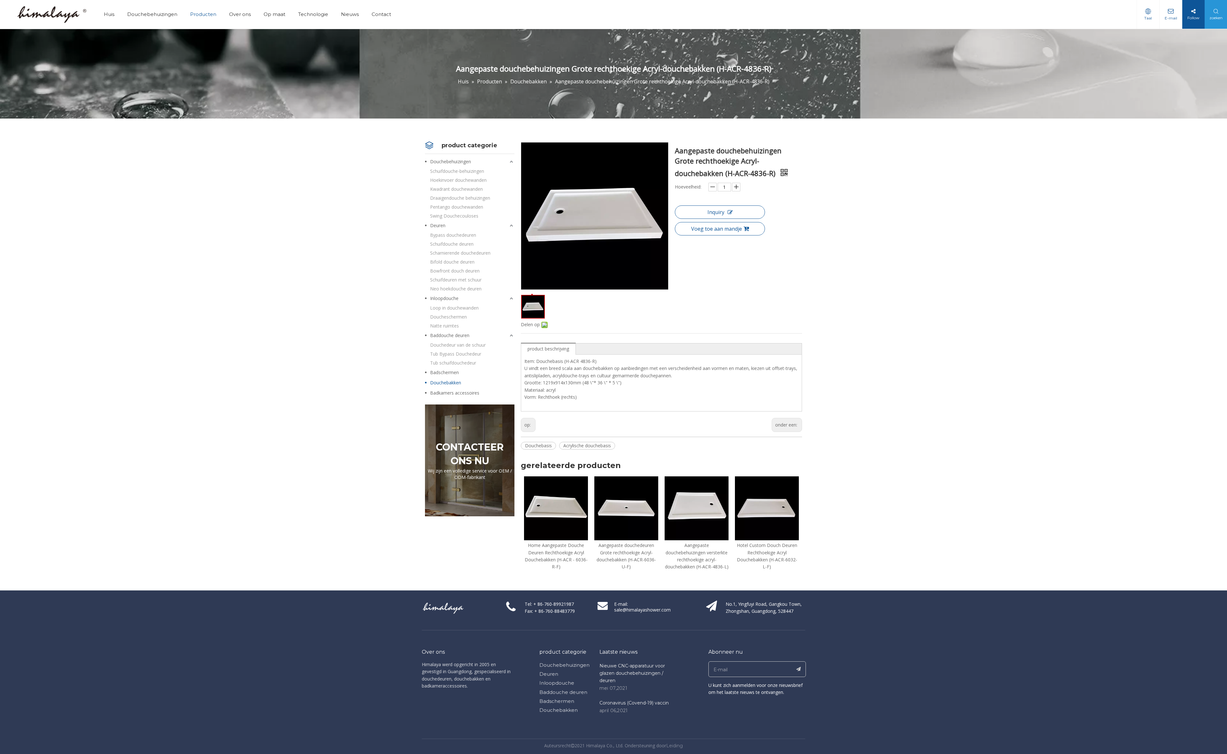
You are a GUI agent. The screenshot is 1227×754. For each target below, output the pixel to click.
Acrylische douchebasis (587, 445)
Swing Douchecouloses (454, 216)
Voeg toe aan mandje (716, 228)
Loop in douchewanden (454, 308)
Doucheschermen (448, 317)
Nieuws (350, 14)
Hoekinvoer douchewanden (458, 180)
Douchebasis (538, 445)
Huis (109, 14)
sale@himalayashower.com (642, 610)
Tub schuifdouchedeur (453, 363)
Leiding (674, 746)
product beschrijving (548, 349)
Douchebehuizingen (152, 14)
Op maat (274, 14)
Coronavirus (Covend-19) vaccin (634, 703)
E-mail (1171, 18)
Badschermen (444, 372)
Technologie (313, 14)
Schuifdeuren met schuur (456, 280)
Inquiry (715, 212)
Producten (203, 14)
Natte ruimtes (444, 326)
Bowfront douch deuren (455, 271)
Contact (381, 14)
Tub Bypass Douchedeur (455, 354)
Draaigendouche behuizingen (460, 198)
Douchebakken (445, 383)
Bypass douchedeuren (453, 235)
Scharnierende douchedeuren (460, 253)
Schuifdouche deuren (452, 244)
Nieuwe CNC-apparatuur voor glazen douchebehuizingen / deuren (632, 673)
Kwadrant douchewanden (456, 189)
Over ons (240, 14)
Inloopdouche (444, 298)
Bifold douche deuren (452, 262)
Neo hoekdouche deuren (456, 289)
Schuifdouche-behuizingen (457, 171)
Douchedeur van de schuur (458, 345)
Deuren (437, 225)
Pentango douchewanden (456, 207)
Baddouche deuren (449, 335)
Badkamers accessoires (454, 393)
